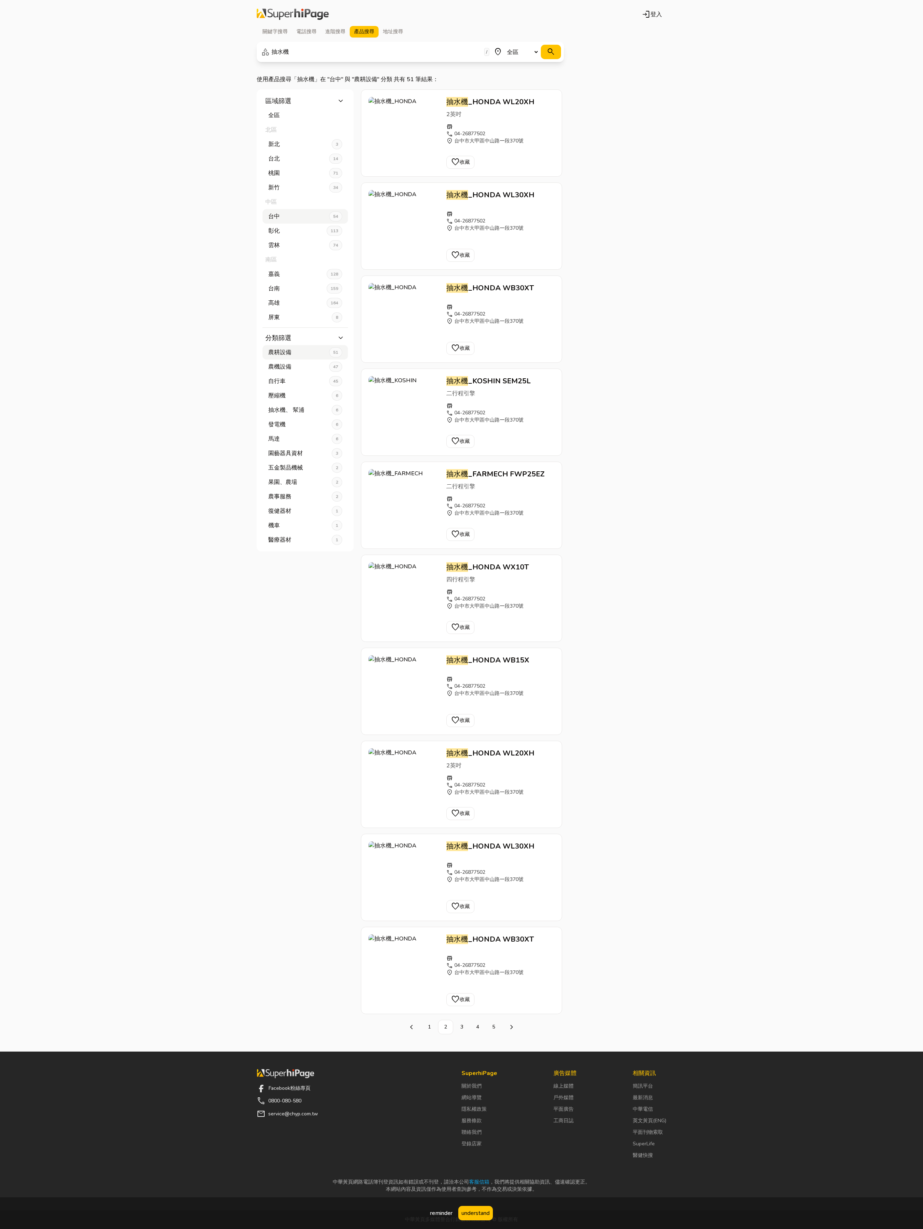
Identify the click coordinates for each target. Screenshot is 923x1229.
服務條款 (472, 1120)
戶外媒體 (563, 1097)
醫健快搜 (643, 1155)
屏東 (303, 317)
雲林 (303, 245)
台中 (303, 216)
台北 (303, 159)
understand (476, 1213)
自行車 (303, 381)
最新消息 (643, 1097)
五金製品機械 (303, 468)
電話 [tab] (306, 31)
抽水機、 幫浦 (303, 410)
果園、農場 (303, 482)
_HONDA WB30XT (490, 288)
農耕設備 (303, 352)
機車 (303, 525)
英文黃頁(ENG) (649, 1120)
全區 (274, 115)
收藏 (460, 162)
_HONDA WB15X (487, 660)
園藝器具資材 (303, 453)
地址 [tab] (393, 31)
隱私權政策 (474, 1109)
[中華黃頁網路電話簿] (293, 14)
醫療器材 (303, 540)
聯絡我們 (472, 1132)
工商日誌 (563, 1120)
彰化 (303, 231)
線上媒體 (563, 1086)
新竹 (303, 187)
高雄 (303, 303)
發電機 (303, 424)
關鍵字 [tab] (275, 31)
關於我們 (472, 1086)
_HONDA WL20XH (490, 102)
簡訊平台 (643, 1086)
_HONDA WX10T (487, 567)
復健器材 (303, 511)
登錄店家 (472, 1143)
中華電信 (643, 1109)
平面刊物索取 (648, 1132)
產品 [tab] (364, 31)
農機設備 (303, 367)
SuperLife (644, 1143)
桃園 (303, 173)
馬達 (303, 439)
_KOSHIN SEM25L (488, 381)
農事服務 (303, 497)
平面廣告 (563, 1109)
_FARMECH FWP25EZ (495, 474)
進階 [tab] (335, 31)
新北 (303, 144)
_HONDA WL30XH (490, 195)
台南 (303, 288)
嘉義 (303, 274)
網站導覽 (472, 1097)
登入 (652, 14)
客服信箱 (479, 1182)
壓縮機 (303, 396)
